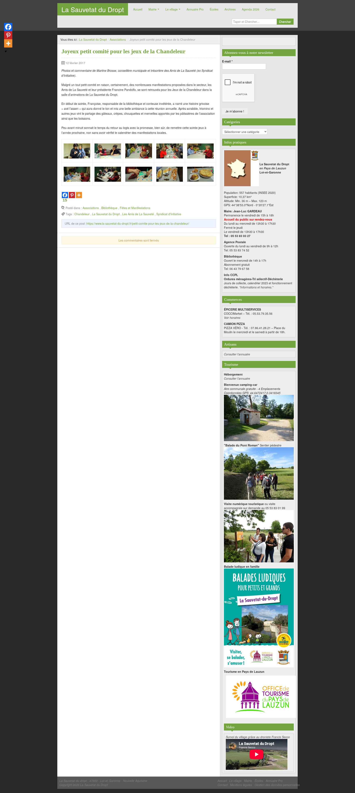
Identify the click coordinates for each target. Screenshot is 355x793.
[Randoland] (259, 617)
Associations (118, 39)
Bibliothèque (109, 208)
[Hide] (5, 51)
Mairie (153, 9)
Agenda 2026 (250, 9)
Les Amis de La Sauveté (138, 214)
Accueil (137, 9)
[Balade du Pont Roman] (259, 473)
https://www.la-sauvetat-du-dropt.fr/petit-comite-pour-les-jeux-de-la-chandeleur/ (137, 223)
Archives (230, 9)
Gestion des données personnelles (277, 785)
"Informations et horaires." (256, 287)
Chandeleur (82, 214)
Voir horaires (232, 318)
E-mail (227, 61)
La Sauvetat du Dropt (92, 9)
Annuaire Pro (195, 9)
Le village (171, 9)
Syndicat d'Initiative (168, 214)
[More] (79, 195)
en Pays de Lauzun (272, 168)
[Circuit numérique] (259, 536)
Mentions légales (241, 785)
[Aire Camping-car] (259, 417)
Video (230, 727)
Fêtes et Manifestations (135, 208)
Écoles (214, 9)
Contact (270, 9)
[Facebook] (8, 27)
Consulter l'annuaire (237, 354)
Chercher (285, 22)
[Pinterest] (72, 195)
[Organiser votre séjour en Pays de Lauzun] (261, 697)
